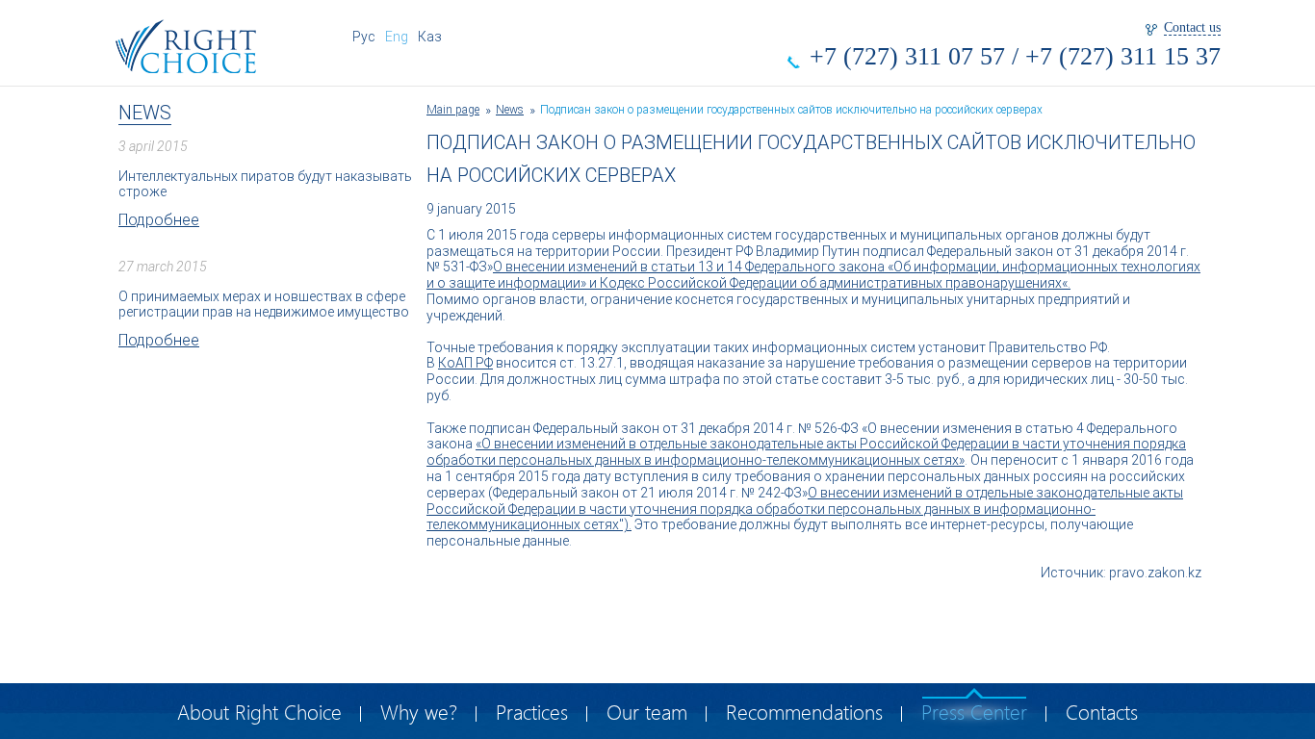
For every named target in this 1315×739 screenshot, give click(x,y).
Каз (430, 36)
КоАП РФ (465, 362)
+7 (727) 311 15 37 (1123, 56)
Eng (396, 36)
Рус (363, 36)
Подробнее (158, 220)
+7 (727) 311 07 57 (907, 56)
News (144, 112)
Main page (452, 109)
